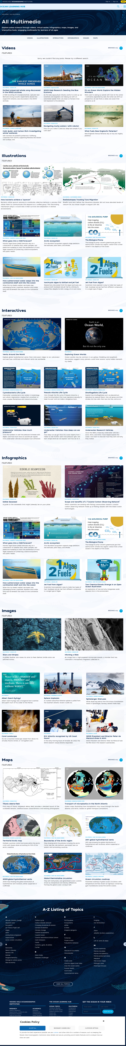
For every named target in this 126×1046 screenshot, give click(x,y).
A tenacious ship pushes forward (79, 655)
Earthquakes (69, 920)
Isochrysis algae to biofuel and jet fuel (61, 282)
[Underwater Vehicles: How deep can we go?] (63, 415)
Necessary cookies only (62, 1028)
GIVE (123, 1)
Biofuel (8, 955)
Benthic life (10, 953)
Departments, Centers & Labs (18, 1012)
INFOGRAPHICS (73, 38)
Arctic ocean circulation (14, 940)
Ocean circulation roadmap (97, 879)
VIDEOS (30, 38)
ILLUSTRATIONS (43, 38)
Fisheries (68, 938)
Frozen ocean (69, 940)
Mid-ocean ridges (100, 961)
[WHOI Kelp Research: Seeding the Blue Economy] (63, 75)
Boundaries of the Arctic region (58, 841)
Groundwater (69, 953)
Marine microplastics (101, 953)
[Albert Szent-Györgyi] (21, 683)
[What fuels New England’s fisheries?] (104, 116)
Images (71, 1013)
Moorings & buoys (100, 966)
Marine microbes (100, 951)
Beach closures (11, 950)
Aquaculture (10, 937)
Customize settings (91, 1028)
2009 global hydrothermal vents (17, 879)
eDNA (67, 925)
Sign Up (115, 1)
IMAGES (86, 38)
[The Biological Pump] (104, 225)
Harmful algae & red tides (74, 963)
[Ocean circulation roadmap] (104, 865)
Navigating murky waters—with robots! (61, 126)
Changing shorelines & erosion (46, 925)
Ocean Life (52, 1013)
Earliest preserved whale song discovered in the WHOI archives (21, 91)
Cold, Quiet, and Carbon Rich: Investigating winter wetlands (22, 132)
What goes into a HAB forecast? (17, 241)
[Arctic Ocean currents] (94, 789)
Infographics (72, 1008)
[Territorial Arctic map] (21, 833)
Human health (70, 968)
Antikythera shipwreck (14, 935)
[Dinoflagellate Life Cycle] (104, 378)
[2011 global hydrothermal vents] (104, 825)
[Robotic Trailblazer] (32, 634)
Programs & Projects (16, 1013)
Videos (71, 1015)
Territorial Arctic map (12, 841)
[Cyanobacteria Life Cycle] (21, 378)
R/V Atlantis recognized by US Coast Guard (60, 737)
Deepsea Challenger (42, 958)
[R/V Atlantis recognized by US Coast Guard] (63, 729)
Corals (37, 942)
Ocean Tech (52, 1015)
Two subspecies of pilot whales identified (81, 200)
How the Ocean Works (56, 1010)
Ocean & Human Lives (55, 1011)
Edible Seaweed (8, 200)
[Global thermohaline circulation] (63, 863)
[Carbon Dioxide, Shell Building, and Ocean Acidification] (32, 334)
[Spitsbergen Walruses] (105, 685)
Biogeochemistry (12, 958)
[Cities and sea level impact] (32, 783)
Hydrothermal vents (72, 973)
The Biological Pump (94, 240)
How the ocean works (72, 966)
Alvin (8, 933)
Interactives (72, 1011)
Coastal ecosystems (42, 933)
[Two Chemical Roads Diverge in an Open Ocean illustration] (104, 569)
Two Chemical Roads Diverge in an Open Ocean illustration (103, 585)
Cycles (37, 947)
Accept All (32, 1028)
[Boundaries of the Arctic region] (63, 833)
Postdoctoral (36, 1012)
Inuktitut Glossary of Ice (14, 502)
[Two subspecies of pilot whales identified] (94, 180)
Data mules (39, 955)
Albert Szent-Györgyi (11, 698)
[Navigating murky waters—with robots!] (58, 113)
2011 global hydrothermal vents (99, 840)
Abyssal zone (11, 923)
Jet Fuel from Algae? (94, 282)
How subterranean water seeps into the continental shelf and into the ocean (21, 282)
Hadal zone (69, 961)
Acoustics (9, 925)
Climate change (41, 930)
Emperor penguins (71, 930)
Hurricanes (69, 971)
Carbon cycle (40, 920)
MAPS (95, 38)
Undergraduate (37, 1013)
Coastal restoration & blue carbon (47, 937)
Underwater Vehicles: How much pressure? (17, 431)
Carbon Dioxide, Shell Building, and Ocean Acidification (27, 354)
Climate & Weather (55, 1008)
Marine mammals (100, 949)
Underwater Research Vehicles (99, 430)
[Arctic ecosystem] (63, 229)
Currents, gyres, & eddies (44, 945)
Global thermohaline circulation (58, 878)
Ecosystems (69, 923)
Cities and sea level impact (15, 804)
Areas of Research (15, 1010)
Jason (96, 930)
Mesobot (97, 958)
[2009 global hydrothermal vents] (21, 865)
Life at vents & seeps (101, 941)
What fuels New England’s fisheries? (101, 131)
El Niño (67, 928)
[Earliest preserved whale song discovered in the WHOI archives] (22, 75)
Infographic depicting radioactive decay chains (86, 502)
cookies (55, 1032)
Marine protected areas (102, 956)
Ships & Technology (15, 1015)
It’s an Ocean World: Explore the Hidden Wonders (102, 91)
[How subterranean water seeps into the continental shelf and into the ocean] (21, 267)
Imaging (97, 920)
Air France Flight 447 (13, 928)
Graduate (35, 1010)
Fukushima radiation (72, 943)
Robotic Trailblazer (11, 655)
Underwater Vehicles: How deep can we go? (62, 431)
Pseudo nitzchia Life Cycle (56, 392)
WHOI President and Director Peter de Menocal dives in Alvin (103, 737)
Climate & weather (42, 928)
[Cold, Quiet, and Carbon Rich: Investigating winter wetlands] (22, 116)
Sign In (108, 1)
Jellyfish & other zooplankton (104, 933)
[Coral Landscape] (21, 723)
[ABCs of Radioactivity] (94, 334)
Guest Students (37, 1015)
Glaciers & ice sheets (72, 951)
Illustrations (72, 1010)
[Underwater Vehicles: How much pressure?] (21, 415)
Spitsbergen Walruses (96, 699)
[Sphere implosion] (63, 683)
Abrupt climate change (14, 920)
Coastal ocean (40, 935)
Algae (8, 930)
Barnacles (9, 948)
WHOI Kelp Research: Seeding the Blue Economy (61, 91)
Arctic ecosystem (52, 241)
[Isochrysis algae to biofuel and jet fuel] (63, 267)
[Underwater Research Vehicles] (104, 415)
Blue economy (11, 962)
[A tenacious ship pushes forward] (94, 634)
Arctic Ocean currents (75, 804)
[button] (104, 1021)
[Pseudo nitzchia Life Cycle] (63, 378)
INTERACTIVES (58, 38)
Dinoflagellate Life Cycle (96, 393)
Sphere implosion (51, 698)
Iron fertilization (100, 923)
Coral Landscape (9, 736)
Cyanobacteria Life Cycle (14, 393)
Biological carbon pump (14, 960)
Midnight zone (99, 963)
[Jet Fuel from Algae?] (104, 267)
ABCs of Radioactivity (74, 354)
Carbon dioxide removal (43, 923)
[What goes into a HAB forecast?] (21, 229)
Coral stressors (40, 940)
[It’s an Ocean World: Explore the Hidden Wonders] (104, 75)
